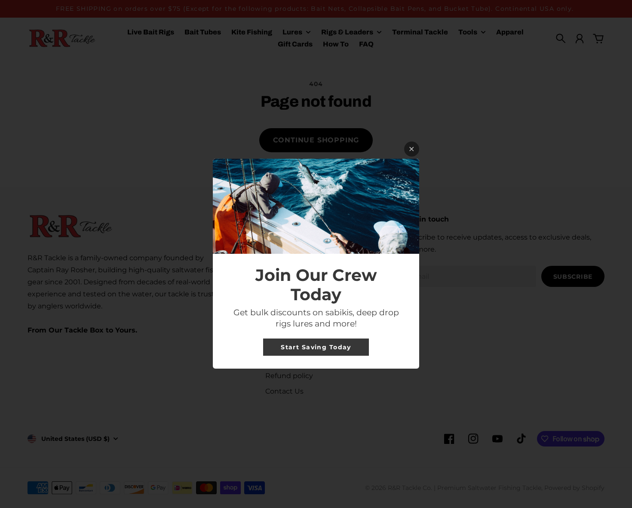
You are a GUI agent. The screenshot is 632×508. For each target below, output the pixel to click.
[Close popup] (411, 149)
